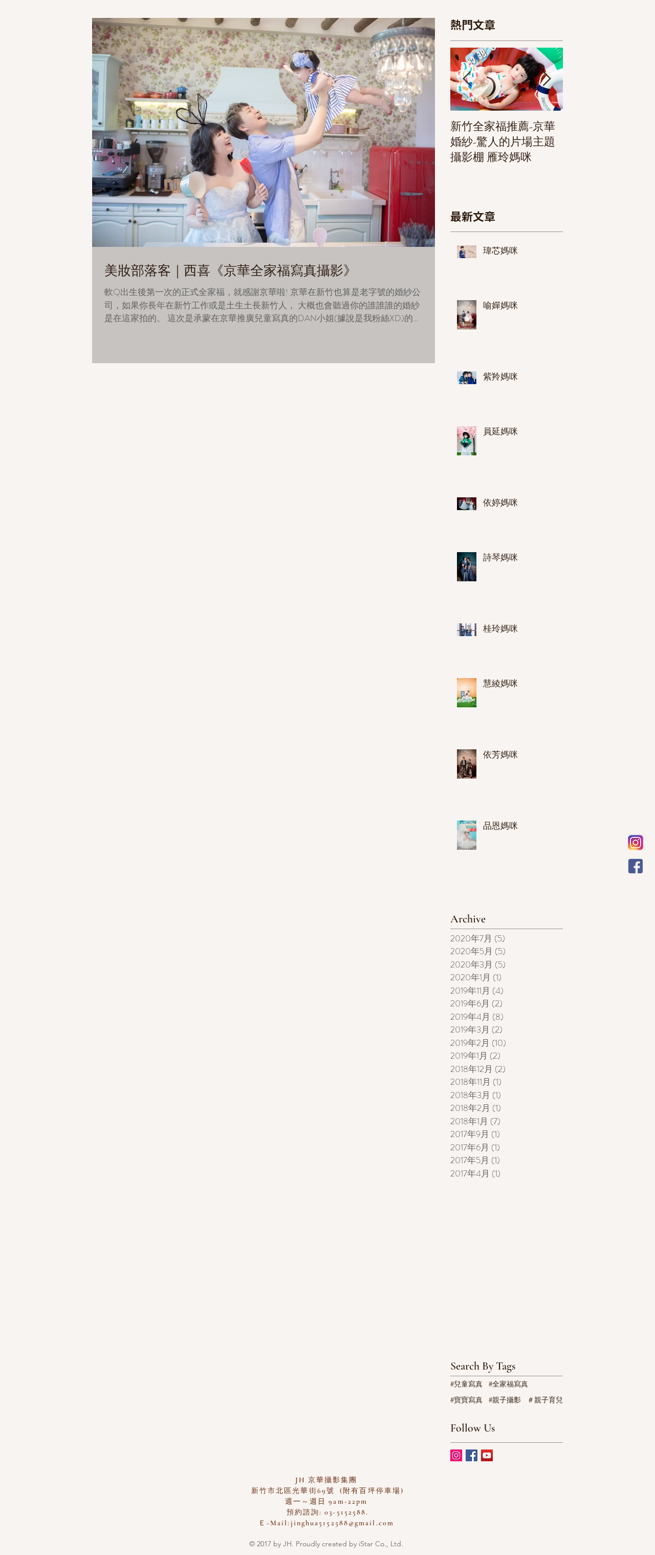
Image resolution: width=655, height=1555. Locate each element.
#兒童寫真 (466, 1384)
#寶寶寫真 (466, 1399)
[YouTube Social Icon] (487, 1455)
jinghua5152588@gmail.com (342, 1523)
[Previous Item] (466, 79)
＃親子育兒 (545, 1399)
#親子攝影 (505, 1399)
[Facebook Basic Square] (471, 1455)
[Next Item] (546, 79)
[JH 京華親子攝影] (635, 866)
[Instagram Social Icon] (456, 1455)
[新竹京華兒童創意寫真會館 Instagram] (635, 842)
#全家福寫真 (508, 1384)
